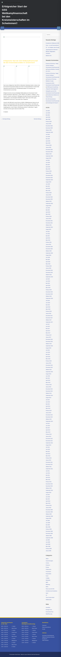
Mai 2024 (48, 164)
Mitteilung (48, 584)
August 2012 (48, 445)
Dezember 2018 (49, 291)
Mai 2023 (48, 186)
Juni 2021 (48, 233)
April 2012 (48, 453)
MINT (47, 582)
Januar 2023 (48, 194)
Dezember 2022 (49, 197)
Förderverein (48, 569)
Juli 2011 (48, 470)
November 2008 (49, 533)
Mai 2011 (48, 475)
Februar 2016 (49, 360)
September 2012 (49, 442)
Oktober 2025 (49, 130)
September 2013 (49, 421)
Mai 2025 (48, 138)
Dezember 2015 (49, 365)
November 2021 (49, 222)
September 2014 (49, 395)
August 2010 (48, 492)
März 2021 (48, 240)
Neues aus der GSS (50, 588)
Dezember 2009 (49, 509)
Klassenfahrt (48, 573)
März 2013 (48, 432)
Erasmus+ (48, 565)
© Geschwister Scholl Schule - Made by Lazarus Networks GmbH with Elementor (24, 654)
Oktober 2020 (49, 250)
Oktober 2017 (49, 319)
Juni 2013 (48, 425)
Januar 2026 (48, 123)
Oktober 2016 (49, 343)
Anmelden (48, 607)
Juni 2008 (48, 542)
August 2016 (48, 348)
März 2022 (48, 214)
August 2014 (48, 397)
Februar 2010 (49, 505)
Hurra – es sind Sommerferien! (52, 45)
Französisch (48, 571)
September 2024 (49, 156)
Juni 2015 (48, 376)
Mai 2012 (48, 451)
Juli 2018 (48, 300)
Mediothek (48, 580)
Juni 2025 (48, 136)
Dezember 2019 (49, 270)
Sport (47, 593)
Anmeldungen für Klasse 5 (52, 102)
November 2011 (49, 464)
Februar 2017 (49, 335)
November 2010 (49, 486)
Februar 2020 (49, 266)
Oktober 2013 (49, 419)
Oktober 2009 (49, 514)
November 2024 (49, 151)
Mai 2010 (48, 498)
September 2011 (49, 468)
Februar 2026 (49, 121)
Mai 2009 (48, 524)
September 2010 (49, 490)
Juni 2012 (48, 449)
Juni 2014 (48, 401)
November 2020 (49, 248)
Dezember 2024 (49, 149)
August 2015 (48, 373)
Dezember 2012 (49, 438)
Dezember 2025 (49, 125)
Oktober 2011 (48, 466)
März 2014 (48, 408)
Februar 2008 (49, 548)
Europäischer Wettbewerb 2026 (52, 43)
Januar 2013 (48, 436)
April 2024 (48, 166)
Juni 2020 (48, 257)
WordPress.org (49, 613)
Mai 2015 (48, 378)
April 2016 (48, 356)
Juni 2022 (48, 207)
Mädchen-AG (48, 55)
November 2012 (49, 440)
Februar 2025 (49, 145)
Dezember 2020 (49, 246)
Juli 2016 (48, 350)
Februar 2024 (49, 171)
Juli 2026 (48, 110)
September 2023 (49, 179)
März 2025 (48, 143)
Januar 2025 (48, 147)
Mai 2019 (48, 283)
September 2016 (49, 345)
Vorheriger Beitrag (5, 118)
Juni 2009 (48, 522)
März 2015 (48, 382)
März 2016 (48, 358)
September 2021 (49, 227)
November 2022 (49, 199)
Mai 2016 (48, 354)
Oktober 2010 (49, 488)
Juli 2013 (48, 423)
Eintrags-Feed (49, 609)
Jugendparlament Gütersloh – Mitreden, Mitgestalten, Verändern (52, 51)
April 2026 (48, 117)
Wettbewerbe (48, 599)
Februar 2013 (49, 434)
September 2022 (49, 203)
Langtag (47, 578)
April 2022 (48, 212)
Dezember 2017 (49, 315)
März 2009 (48, 527)
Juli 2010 (48, 494)
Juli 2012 (48, 447)
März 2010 (48, 503)
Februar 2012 (49, 458)
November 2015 (49, 367)
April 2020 (48, 261)
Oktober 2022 (49, 201)
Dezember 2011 (49, 462)
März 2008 (48, 546)
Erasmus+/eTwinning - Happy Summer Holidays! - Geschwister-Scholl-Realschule (52, 65)
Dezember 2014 (49, 388)
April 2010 (48, 501)
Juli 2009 (48, 520)
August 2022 (48, 205)
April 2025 (48, 140)
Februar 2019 (49, 289)
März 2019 (48, 287)
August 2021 (48, 229)
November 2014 (49, 391)
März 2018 (48, 309)
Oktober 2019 (49, 274)
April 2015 (48, 380)
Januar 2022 (48, 218)
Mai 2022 (48, 209)
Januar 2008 (48, 550)
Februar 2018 (49, 311)
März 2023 (48, 190)
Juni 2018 (48, 302)
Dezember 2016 (49, 339)
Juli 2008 (48, 539)
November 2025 (49, 128)
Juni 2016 (48, 352)
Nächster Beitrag (38, 118)
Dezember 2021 (49, 220)
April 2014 (48, 406)
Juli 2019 (48, 278)
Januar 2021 (48, 244)
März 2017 (48, 332)
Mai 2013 (48, 427)
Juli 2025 (48, 134)
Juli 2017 (48, 324)
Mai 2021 (48, 235)
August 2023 (48, 181)
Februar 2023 (49, 192)
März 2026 (48, 119)
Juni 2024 (48, 162)
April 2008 (48, 544)
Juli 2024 (48, 160)
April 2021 (48, 238)
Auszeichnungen (49, 560)
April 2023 (48, 188)
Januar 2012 (48, 460)
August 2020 (48, 255)
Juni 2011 (48, 473)
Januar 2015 (48, 386)
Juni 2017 (48, 326)
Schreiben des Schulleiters (51, 591)
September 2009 (49, 516)
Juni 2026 (48, 112)
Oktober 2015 (49, 369)
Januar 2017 (48, 337)
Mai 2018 (48, 304)
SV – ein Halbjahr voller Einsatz (52, 47)
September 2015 (49, 371)
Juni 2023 (48, 184)
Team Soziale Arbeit (50, 597)
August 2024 (48, 158)
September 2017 (49, 322)
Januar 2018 (48, 313)
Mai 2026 (48, 115)
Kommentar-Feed (49, 611)
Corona (47, 562)
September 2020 (49, 253)
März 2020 (48, 263)
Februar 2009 (49, 529)
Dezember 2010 (49, 483)
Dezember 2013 (49, 414)
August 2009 (48, 518)
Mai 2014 (48, 404)
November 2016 (49, 341)
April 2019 (48, 285)
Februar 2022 (49, 216)
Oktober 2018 (49, 296)
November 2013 (49, 417)
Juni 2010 (48, 496)
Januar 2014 (48, 412)
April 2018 (48, 307)
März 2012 (48, 455)
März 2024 (48, 168)
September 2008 (49, 537)
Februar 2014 (49, 410)
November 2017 (49, 317)
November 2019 (49, 272)
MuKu (47, 586)
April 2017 (48, 330)
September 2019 (49, 276)
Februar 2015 (49, 384)
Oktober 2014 (49, 393)
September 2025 (49, 132)
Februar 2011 (48, 481)
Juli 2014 (48, 399)
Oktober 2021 (49, 225)
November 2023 (49, 177)
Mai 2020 (48, 259)
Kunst (47, 575)
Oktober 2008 (49, 535)
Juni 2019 (48, 281)
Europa (47, 567)
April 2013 (48, 429)
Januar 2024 (48, 173)
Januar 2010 (48, 507)
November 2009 (49, 511)
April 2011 (48, 477)
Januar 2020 (48, 268)
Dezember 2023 (49, 175)
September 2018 (49, 298)
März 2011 (48, 479)
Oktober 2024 (49, 153)
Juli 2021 (48, 231)
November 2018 (49, 294)
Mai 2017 (48, 328)
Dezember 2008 (49, 531)
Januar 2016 (48, 363)
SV (46, 595)
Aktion (47, 558)
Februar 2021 (49, 242)
